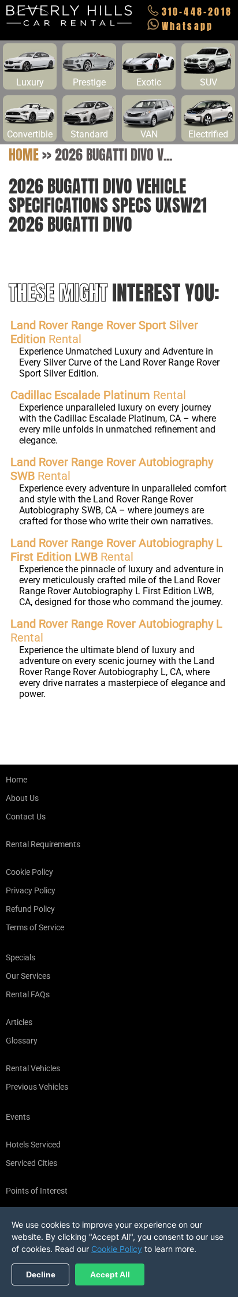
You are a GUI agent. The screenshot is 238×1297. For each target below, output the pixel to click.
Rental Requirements (43, 844)
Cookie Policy (29, 872)
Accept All (110, 1274)
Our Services (28, 976)
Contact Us (26, 816)
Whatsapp (188, 26)
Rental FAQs (28, 994)
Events (18, 1116)
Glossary (22, 1040)
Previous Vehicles (37, 1086)
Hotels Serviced (33, 1144)
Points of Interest (37, 1190)
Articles (19, 1022)
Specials (20, 957)
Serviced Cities (31, 1163)
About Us (22, 798)
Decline (40, 1274)
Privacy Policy (30, 890)
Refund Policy (30, 909)
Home (24, 154)
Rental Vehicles (33, 1068)
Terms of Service (35, 927)
